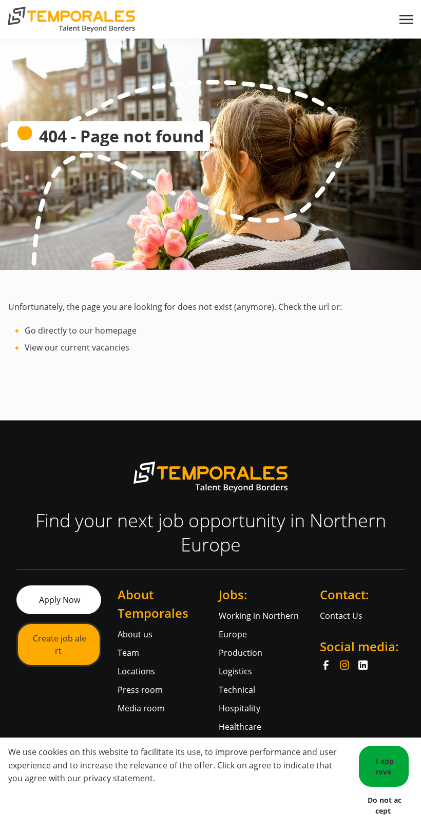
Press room (140, 689)
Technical (237, 689)
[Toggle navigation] (407, 19)
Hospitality (239, 708)
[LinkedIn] (363, 665)
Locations (136, 671)
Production (240, 652)
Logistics (235, 671)
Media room (141, 708)
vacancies (110, 347)
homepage (116, 330)
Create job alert (59, 644)
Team (128, 652)
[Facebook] (326, 665)
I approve (384, 766)
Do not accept (384, 805)
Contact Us (341, 615)
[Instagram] (344, 665)
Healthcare (240, 726)
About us (135, 634)
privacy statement (118, 778)
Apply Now (59, 599)
